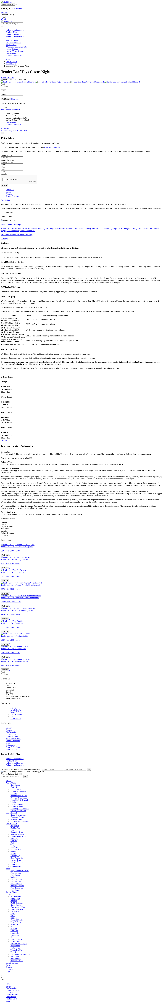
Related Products (12, 196)
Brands (8, 894)
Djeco (13, 914)
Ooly (12, 937)
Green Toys (15, 924)
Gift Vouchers (11, 997)
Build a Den (15, 828)
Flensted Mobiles (17, 920)
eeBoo (13, 916)
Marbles (14, 841)
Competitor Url (6, 155)
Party (12, 716)
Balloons (14, 877)
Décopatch (15, 911)
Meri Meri (14, 931)
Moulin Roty (15, 933)
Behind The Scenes (13, 741)
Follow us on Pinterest (14, 34)
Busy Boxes (15, 785)
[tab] (5, 200)
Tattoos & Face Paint (18, 811)
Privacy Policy (11, 749)
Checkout (18, 9)
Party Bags (15, 890)
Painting (14, 802)
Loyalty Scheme (12, 736)
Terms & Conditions (13, 747)
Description (10, 190)
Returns (9, 194)
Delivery (9, 192)
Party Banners (16, 881)
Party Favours (16, 873)
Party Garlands (16, 884)
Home (8, 984)
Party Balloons (16, 879)
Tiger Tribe (15, 952)
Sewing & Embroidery (19, 791)
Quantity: (4, 94)
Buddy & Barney (17, 903)
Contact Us (10, 969)
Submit (4, 185)
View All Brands (17, 961)
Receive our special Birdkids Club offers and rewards (21, 769)
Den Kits (14, 864)
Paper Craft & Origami (19, 800)
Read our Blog (11, 32)
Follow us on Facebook (15, 30)
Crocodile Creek (17, 909)
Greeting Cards (16, 819)
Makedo (14, 929)
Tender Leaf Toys (7, 78)
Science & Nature (17, 862)
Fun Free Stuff (11, 999)
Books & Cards (16, 712)
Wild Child (15, 956)
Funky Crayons (16, 789)
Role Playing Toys (17, 858)
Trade (8, 743)
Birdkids (14, 901)
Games (13, 851)
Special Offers (16, 719)
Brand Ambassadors (13, 739)
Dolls (13, 843)
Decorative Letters (17, 804)
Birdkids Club (11, 734)
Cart (12, 9)
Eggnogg (14, 918)
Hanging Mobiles (17, 834)
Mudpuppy (15, 935)
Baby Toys (15, 826)
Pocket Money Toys (18, 836)
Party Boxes (15, 875)
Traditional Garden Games (20, 954)
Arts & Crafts (16, 710)
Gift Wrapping (11, 732)
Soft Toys (14, 847)
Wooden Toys (16, 849)
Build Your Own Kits (19, 796)
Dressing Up (15, 856)
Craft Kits (14, 787)
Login (8, 971)
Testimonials (10, 745)
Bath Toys (14, 839)
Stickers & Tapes (17, 806)
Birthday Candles (17, 886)
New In (13, 708)
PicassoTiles (15, 941)
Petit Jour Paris (16, 939)
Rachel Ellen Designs (19, 944)
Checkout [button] (14, 99)
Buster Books (16, 905)
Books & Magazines (18, 815)
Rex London (15, 946)
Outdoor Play (16, 866)
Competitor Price (7, 160)
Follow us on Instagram (15, 36)
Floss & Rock (16, 922)
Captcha (4, 174)
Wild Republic (16, 959)
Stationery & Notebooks (20, 809)
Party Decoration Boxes (20, 871)
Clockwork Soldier (18, 907)
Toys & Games (16, 714)
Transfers (14, 794)
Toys (12, 845)
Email (3, 169)
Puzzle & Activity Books (20, 821)
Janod (13, 926)
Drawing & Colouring (19, 798)
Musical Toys (16, 860)
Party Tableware (17, 888)
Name (3, 165)
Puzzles (13, 854)
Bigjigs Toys (15, 899)
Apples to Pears (16, 896)
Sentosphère (15, 948)
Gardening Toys (17, 832)
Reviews (4, 13)
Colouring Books (17, 817)
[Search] (2, 26)
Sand (12, 830)
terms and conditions (52, 147)
